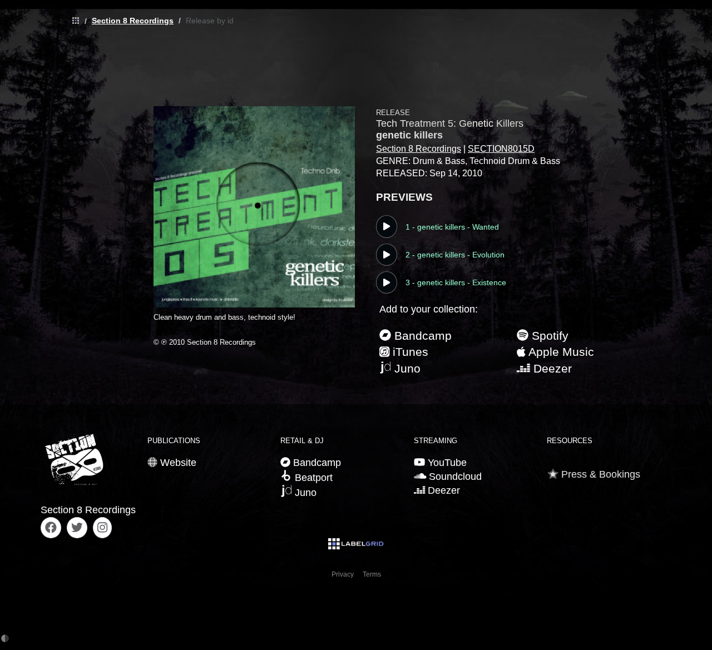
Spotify (548, 335)
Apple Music (560, 351)
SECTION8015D (501, 148)
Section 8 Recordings (133, 20)
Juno (406, 368)
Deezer (551, 368)
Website (176, 462)
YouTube (446, 462)
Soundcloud (454, 476)
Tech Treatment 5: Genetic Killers (449, 123)
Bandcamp (421, 335)
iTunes (408, 351)
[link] (73, 21)
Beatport (312, 477)
